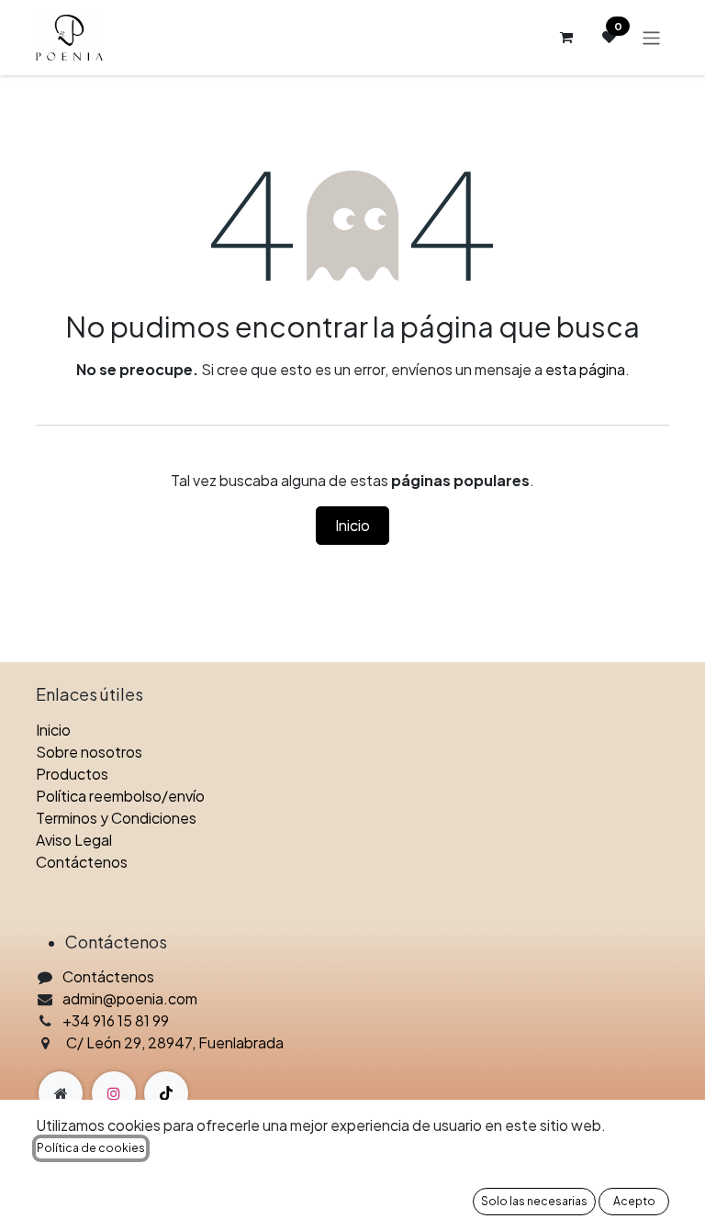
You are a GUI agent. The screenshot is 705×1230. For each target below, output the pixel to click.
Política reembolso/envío (120, 795)
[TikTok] (166, 1093)
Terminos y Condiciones (116, 817)
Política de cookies (91, 1148)
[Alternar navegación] (651, 37)
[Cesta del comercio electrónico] (565, 37)
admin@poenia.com (129, 998)
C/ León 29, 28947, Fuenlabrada (175, 1042)
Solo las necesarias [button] (534, 1201)
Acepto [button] (634, 1201)
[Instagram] (114, 1093)
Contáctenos (82, 861)
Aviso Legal (74, 839)
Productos (72, 773)
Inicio (352, 525)
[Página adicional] (61, 1093)
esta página (585, 369)
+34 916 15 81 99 (115, 1020)
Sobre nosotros (89, 751)
